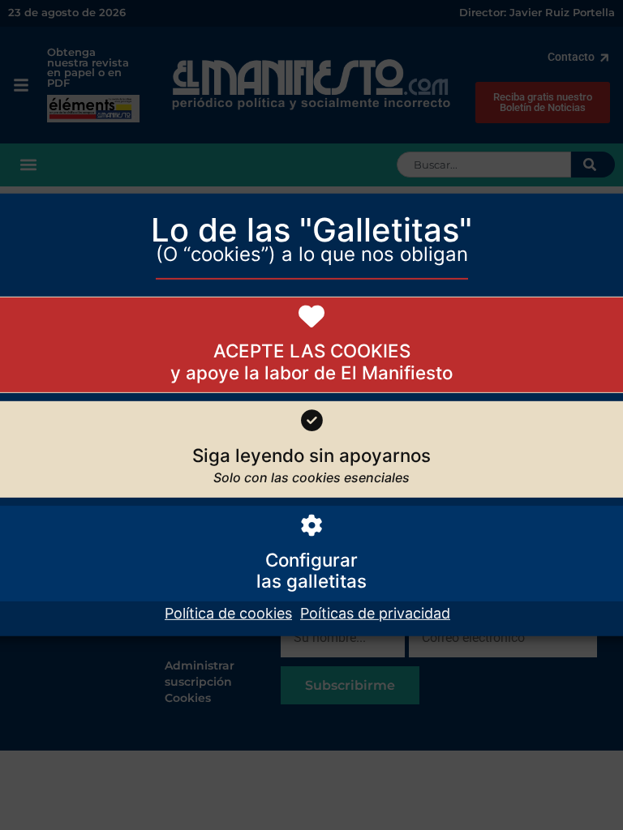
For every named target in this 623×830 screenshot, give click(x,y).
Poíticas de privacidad (375, 613)
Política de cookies (228, 613)
